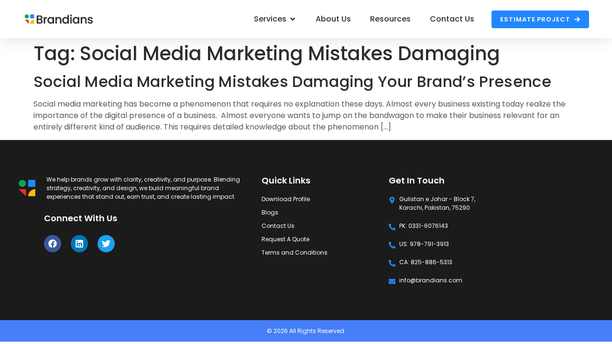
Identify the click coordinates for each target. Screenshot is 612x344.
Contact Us (278, 226)
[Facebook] (52, 243)
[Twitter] (106, 243)
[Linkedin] (79, 243)
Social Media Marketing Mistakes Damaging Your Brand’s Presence (292, 81)
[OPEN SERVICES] (292, 19)
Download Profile (286, 199)
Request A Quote (285, 239)
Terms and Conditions (295, 252)
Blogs (270, 212)
